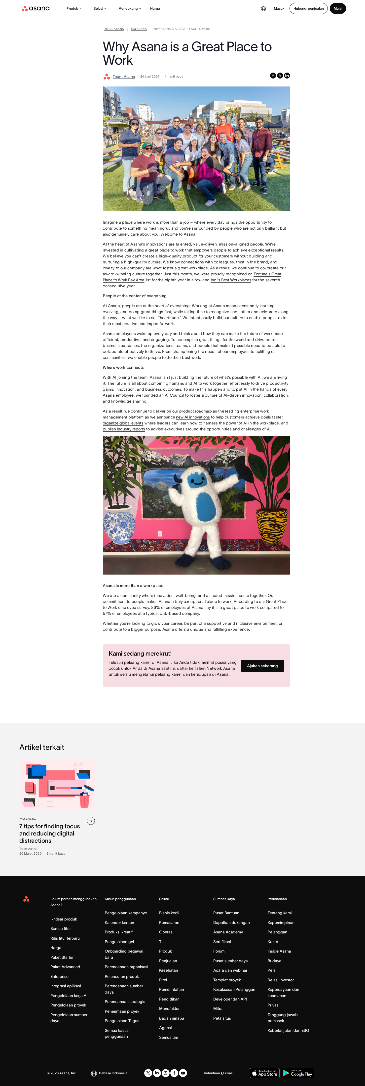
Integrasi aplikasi (65, 986)
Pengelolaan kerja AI (68, 995)
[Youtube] (183, 1073)
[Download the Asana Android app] (297, 1073)
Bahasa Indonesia (113, 1073)
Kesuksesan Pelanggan (234, 989)
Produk (72, 8)
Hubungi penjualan (308, 8)
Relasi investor (281, 980)
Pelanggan (277, 932)
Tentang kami (280, 913)
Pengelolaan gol (119, 941)
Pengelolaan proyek (68, 1005)
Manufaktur (169, 1008)
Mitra (217, 1008)
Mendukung (128, 8)
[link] (114, 30)
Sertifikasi (222, 941)
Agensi (165, 1027)
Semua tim (168, 1037)
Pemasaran (169, 922)
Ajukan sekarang (262, 666)
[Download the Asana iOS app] (265, 1073)
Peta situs (222, 1018)
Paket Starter (61, 957)
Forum (218, 951)
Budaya (274, 961)
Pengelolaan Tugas (122, 1020)
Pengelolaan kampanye (126, 913)
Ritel (163, 980)
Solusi (98, 8)
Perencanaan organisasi (126, 966)
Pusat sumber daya (230, 961)
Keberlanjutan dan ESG (288, 1030)
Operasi (166, 932)
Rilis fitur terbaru (65, 938)
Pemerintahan (171, 989)
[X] (148, 1073)
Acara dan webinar (230, 970)
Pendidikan (169, 999)
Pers (272, 970)
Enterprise (59, 976)
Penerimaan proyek (122, 1011)
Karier (273, 941)
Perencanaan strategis (125, 1001)
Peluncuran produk (122, 976)
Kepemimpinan (281, 922)
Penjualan (168, 961)
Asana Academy (228, 932)
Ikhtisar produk (63, 919)
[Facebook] (174, 1073)
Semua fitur (60, 928)
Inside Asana (279, 951)
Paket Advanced (65, 966)
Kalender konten (119, 922)
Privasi (274, 1005)
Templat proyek (227, 980)
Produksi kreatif (119, 932)
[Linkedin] (157, 1073)
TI (160, 941)
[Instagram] (166, 1073)
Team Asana (124, 76)
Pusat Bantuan (226, 913)
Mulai (338, 8)
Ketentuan (212, 1073)
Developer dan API (230, 999)
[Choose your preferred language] (263, 8)
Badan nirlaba (171, 1018)
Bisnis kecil (169, 913)
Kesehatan (168, 970)
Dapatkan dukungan (231, 922)
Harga (155, 8)
